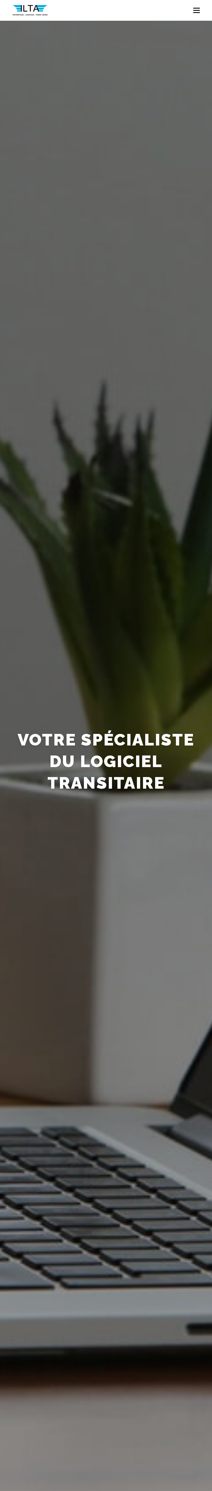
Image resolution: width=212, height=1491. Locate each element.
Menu (196, 10)
